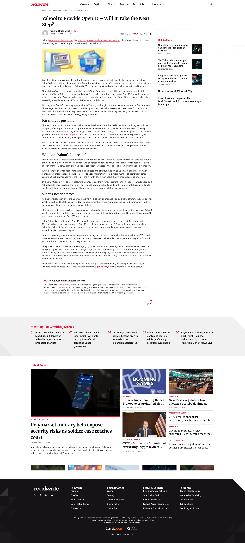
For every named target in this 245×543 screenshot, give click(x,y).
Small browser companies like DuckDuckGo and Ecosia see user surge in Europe (179, 101)
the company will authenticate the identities (99, 40)
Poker (123, 4)
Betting (97, 4)
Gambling (126, 396)
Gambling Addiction (189, 508)
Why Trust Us (77, 495)
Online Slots (113, 508)
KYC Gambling (186, 504)
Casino (83, 4)
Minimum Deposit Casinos (156, 508)
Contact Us (76, 508)
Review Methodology (190, 490)
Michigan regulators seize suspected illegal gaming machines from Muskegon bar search (190, 434)
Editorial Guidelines (80, 504)
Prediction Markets (39, 420)
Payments (157, 4)
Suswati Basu (36, 443)
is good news (101, 266)
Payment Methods (116, 499)
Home (44, 10)
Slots (110, 4)
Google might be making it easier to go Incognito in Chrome (173, 48)
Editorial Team (77, 499)
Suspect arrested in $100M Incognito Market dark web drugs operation (173, 78)
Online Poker (113, 504)
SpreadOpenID (71, 134)
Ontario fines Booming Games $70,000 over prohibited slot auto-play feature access (143, 403)
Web (149, 304)
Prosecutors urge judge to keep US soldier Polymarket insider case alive (189, 447)
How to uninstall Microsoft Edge (176, 91)
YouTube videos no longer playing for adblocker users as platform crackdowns (173, 63)
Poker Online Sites (152, 499)
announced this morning (61, 40)
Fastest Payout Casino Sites (156, 504)
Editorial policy (63, 285)
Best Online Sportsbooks (155, 490)
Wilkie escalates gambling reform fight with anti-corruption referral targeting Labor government (88, 339)
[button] (211, 4)
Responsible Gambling (190, 495)
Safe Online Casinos (152, 495)
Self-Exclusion (186, 499)
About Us (75, 490)
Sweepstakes (139, 4)
